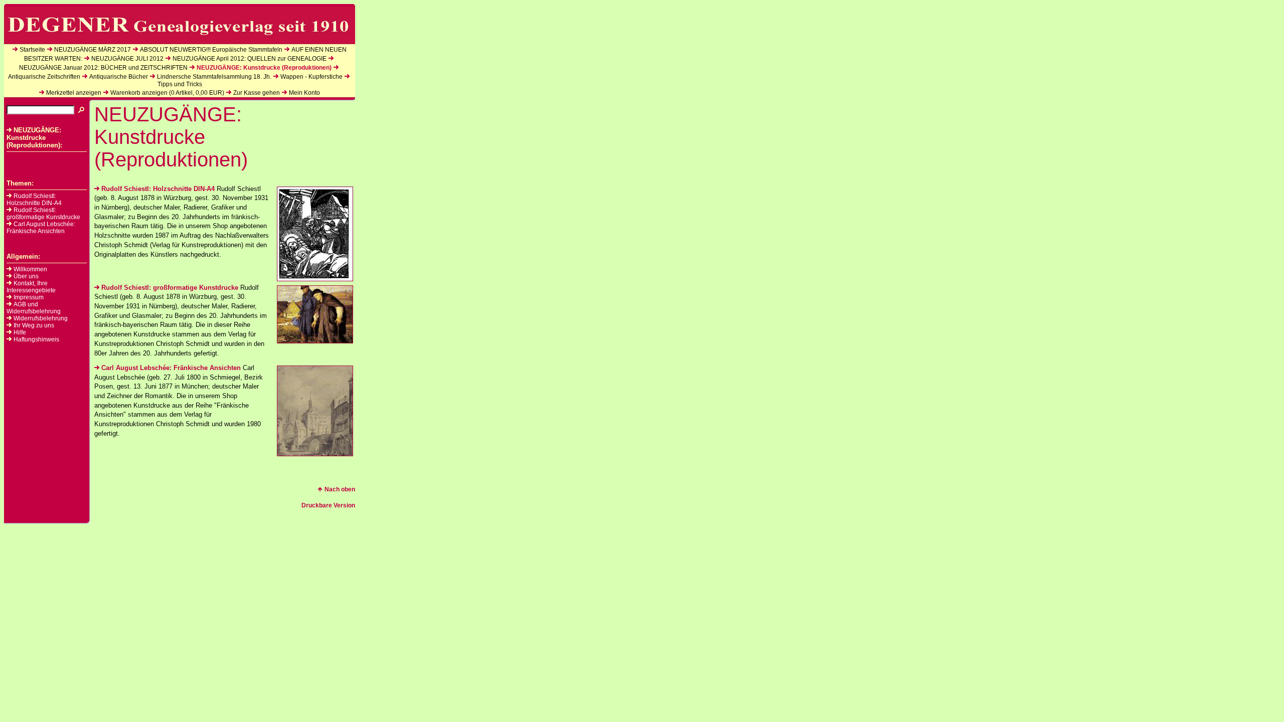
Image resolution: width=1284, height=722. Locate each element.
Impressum (29, 297)
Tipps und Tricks (179, 84)
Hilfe (20, 332)
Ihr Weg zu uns (34, 325)
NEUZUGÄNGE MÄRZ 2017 (92, 49)
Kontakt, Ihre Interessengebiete (31, 287)
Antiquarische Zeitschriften (44, 76)
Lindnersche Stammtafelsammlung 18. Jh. (214, 76)
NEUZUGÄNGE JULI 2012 (127, 58)
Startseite (32, 49)
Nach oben (340, 489)
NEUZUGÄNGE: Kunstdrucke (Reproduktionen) (264, 67)
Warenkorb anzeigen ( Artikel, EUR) (167, 92)
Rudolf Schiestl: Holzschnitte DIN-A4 (34, 200)
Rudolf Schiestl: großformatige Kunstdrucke (43, 214)
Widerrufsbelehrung (41, 318)
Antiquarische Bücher (118, 76)
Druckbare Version (328, 505)
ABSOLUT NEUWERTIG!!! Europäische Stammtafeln (211, 49)
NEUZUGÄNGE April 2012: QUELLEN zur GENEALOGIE (250, 58)
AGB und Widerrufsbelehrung (34, 308)
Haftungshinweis (36, 339)
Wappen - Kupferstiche (311, 76)
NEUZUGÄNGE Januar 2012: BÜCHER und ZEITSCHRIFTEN (103, 67)
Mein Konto (304, 92)
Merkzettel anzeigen (73, 92)
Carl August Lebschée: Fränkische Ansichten (41, 228)
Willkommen (30, 269)
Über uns (26, 276)
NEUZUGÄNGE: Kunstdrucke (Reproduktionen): (34, 137)
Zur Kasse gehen (256, 92)
